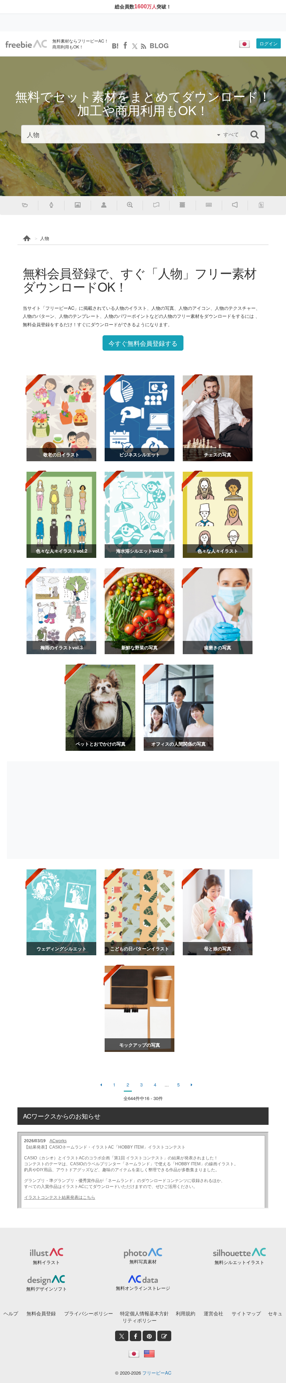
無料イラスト (46, 1262)
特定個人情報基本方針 (144, 1313)
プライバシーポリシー (88, 1313)
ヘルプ (10, 1313)
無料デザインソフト (46, 1288)
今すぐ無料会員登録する (143, 342)
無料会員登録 (41, 1313)
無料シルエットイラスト (239, 1262)
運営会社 (213, 1313)
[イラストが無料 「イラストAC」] (26, 44)
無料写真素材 (143, 1261)
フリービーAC (156, 1372)
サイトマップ (246, 1313)
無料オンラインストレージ (143, 1288)
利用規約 (185, 1313)
